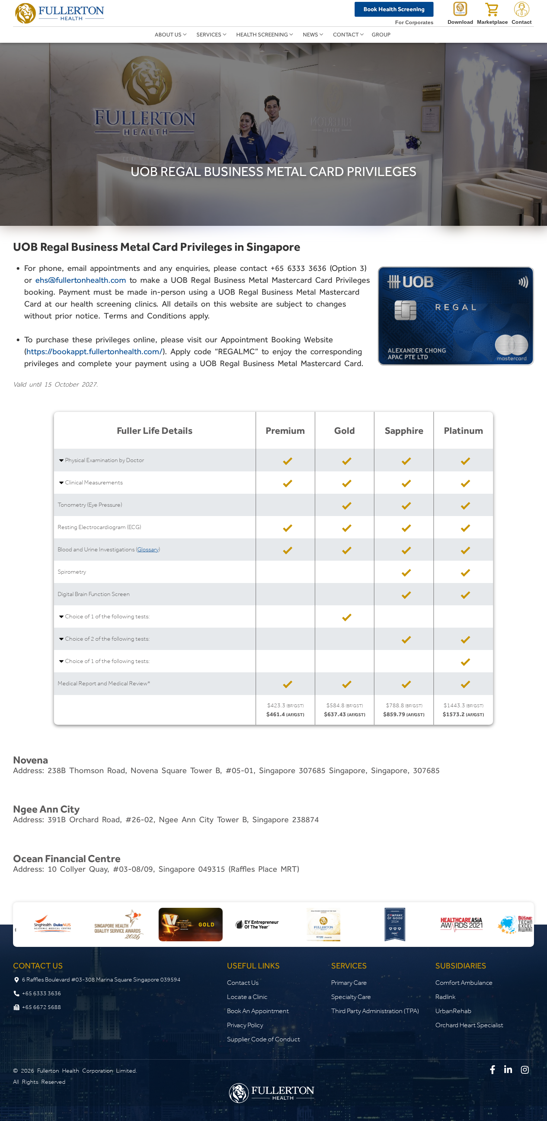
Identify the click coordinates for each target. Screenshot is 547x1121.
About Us (168, 34)
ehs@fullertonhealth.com (80, 280)
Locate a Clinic (247, 996)
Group (381, 34)
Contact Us (243, 982)
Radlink (445, 996)
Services (208, 34)
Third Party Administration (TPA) (375, 1011)
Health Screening (262, 34)
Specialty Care (351, 996)
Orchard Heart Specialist (469, 1025)
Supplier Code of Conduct (263, 1039)
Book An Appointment (258, 1011)
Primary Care (349, 982)
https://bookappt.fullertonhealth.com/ (94, 351)
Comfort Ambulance (464, 982)
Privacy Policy (245, 1025)
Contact (346, 34)
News (310, 34)
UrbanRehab (453, 1011)
